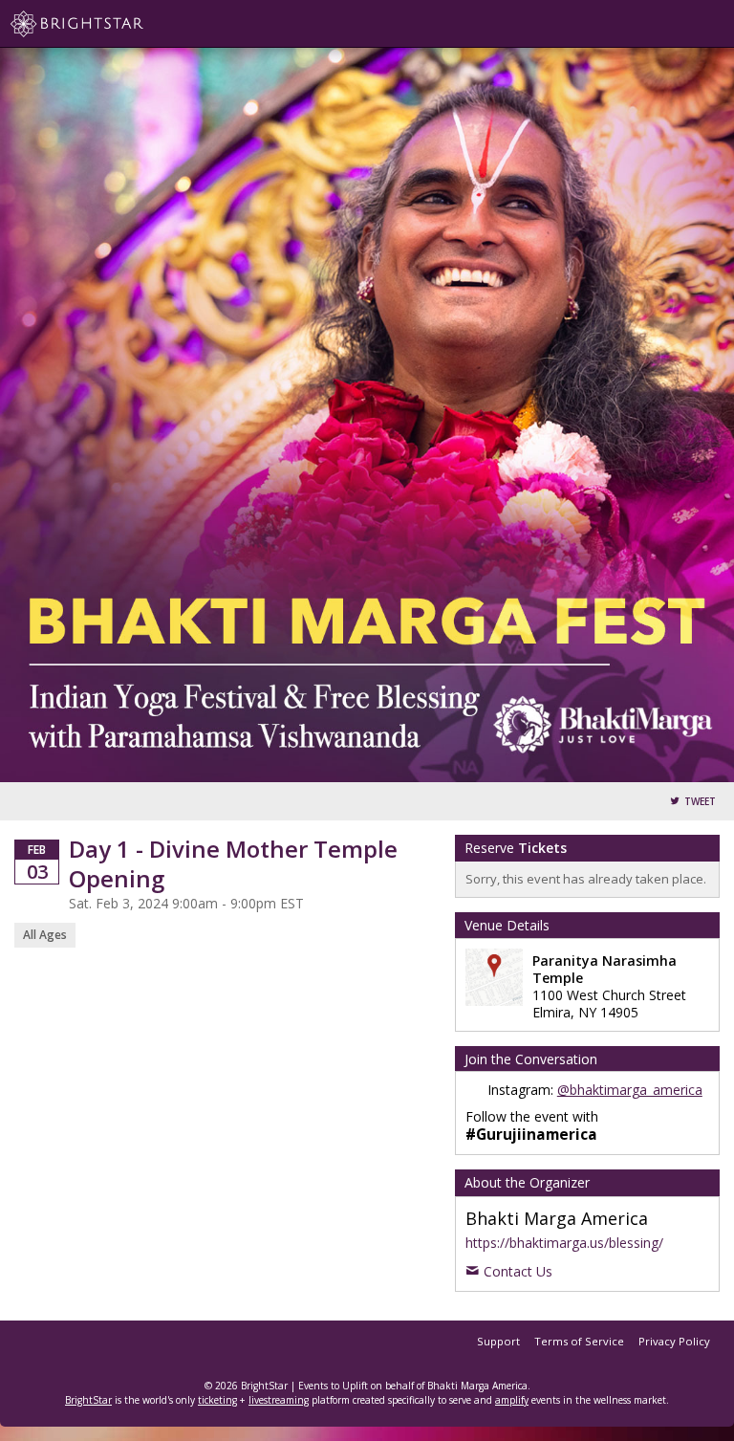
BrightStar (88, 1400)
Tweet (700, 802)
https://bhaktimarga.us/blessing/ (564, 1243)
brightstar (105, 24)
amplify (512, 1400)
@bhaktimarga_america (629, 1090)
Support (498, 1341)
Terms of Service (579, 1341)
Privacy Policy (674, 1341)
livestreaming (278, 1400)
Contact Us (518, 1271)
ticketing (217, 1400)
